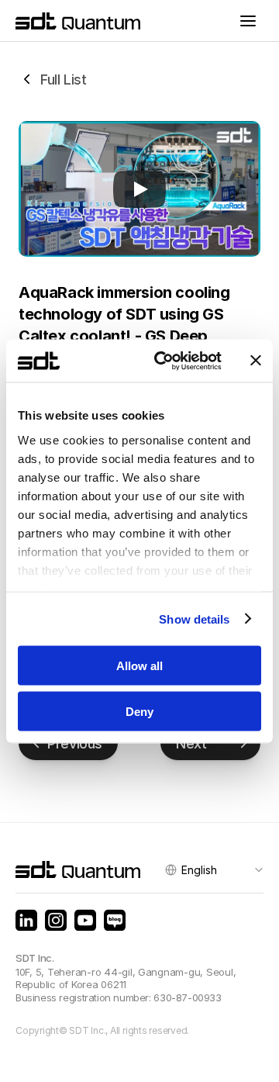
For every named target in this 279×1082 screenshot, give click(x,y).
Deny (139, 710)
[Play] (139, 189)
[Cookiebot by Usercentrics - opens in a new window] (163, 361)
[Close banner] (255, 360)
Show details (194, 618)
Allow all (139, 665)
